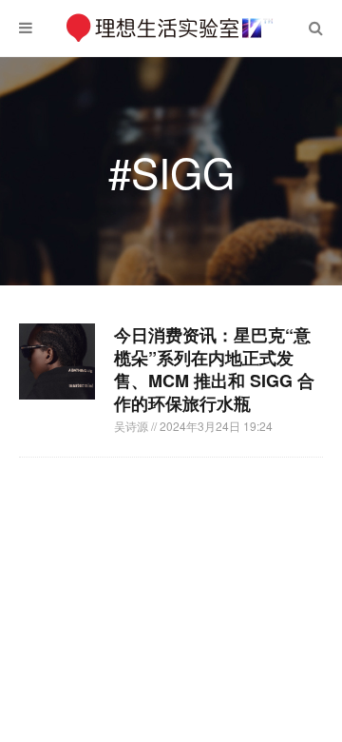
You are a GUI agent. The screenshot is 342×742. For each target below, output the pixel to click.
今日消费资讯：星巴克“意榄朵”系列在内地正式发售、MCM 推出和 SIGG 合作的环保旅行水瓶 (214, 369)
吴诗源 (132, 426)
